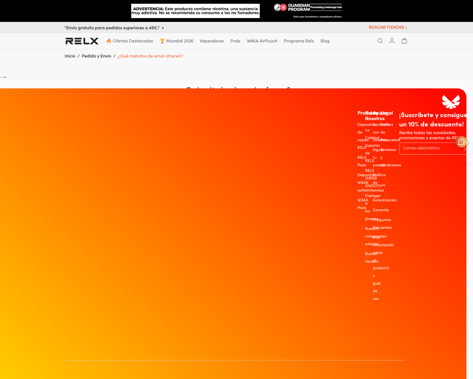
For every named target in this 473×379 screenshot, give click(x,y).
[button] (388, 28)
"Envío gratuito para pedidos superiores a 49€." (112, 28)
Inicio (70, 56)
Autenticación (385, 200)
